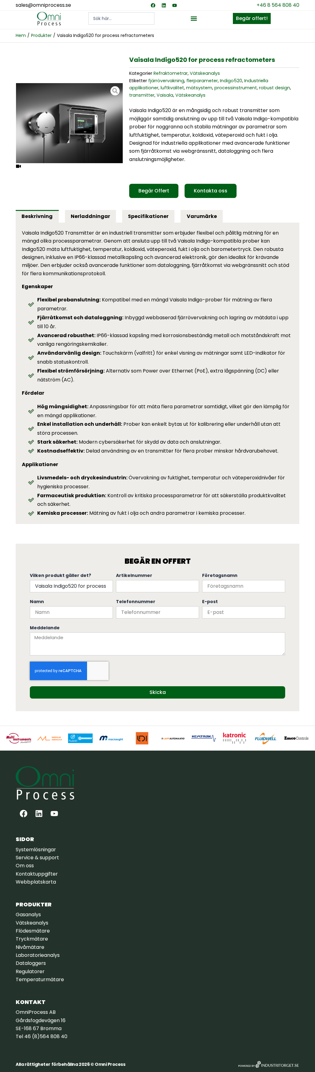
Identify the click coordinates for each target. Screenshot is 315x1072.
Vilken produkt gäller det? (60, 575)
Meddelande (45, 628)
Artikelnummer (134, 575)
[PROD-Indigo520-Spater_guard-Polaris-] (69, 123)
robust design (274, 88)
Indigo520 (231, 81)
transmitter (141, 95)
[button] (194, 19)
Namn (37, 601)
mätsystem (199, 88)
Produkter (41, 35)
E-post (210, 601)
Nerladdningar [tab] (90, 216)
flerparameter (202, 81)
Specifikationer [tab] (148, 216)
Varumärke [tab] (202, 216)
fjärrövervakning (166, 81)
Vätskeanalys (205, 73)
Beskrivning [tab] (37, 216)
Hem (21, 35)
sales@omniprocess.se (43, 5)
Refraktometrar (171, 73)
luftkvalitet (172, 88)
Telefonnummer (135, 601)
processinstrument (235, 88)
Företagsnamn (219, 575)
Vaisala (165, 95)
